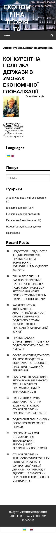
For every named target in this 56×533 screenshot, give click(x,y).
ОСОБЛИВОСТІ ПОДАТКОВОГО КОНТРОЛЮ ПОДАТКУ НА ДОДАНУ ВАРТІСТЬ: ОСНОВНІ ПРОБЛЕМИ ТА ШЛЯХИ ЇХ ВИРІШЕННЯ (30, 363)
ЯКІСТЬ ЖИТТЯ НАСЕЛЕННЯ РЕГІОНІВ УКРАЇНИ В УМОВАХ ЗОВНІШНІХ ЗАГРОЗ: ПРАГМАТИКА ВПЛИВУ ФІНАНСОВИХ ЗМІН (30, 384)
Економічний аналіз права (21, 220)
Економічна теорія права (20, 213)
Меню (7, 35)
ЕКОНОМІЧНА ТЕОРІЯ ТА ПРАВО (16, 22)
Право (10, 232)
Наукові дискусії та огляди (21, 226)
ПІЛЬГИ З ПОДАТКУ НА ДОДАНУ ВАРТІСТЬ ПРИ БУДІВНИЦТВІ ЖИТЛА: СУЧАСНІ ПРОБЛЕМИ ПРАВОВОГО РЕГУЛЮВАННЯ (29, 405)
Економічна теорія (35, 96)
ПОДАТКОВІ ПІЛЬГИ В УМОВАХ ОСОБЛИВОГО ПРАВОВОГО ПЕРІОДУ (30, 423)
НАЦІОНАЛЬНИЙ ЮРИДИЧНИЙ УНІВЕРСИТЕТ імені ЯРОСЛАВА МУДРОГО (28, 516)
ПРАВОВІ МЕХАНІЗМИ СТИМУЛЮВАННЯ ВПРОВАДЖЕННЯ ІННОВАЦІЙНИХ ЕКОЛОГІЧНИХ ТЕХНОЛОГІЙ (29, 441)
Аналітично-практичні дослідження (26, 197)
